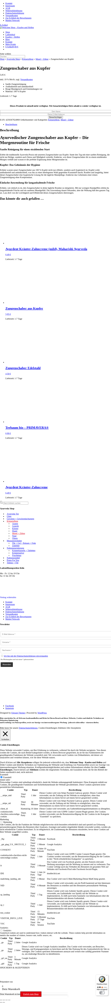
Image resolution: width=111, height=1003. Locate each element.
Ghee (9, 516)
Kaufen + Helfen (12, 37)
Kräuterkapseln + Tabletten (23, 550)
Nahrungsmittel (13, 558)
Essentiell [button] (4, 774)
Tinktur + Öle (12, 563)
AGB (7, 8)
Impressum (10, 6)
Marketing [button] (4, 819)
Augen (15, 523)
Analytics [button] (4, 928)
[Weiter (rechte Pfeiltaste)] (4, 1002)
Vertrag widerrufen (8, 597)
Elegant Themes (18, 713)
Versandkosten (11, 15)
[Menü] (106, 976)
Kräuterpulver (18, 553)
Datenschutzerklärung (14, 13)
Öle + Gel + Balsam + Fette (24, 543)
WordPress (42, 713)
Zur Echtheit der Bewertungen (18, 18)
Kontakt (8, 3)
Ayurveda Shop (13, 59)
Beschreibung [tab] (11, 124)
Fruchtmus (16, 555)
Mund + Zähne (42, 59)
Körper (15, 528)
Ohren (15, 538)
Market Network (12, 20)
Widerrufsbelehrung (13, 11)
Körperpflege (27, 59)
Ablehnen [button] (62, 728)
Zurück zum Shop (31, 994)
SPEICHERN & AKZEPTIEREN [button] (15, 967)
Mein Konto (10, 44)
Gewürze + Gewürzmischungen (20, 519)
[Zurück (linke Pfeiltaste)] (1, 1002)
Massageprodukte (14, 541)
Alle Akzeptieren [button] (73, 728)
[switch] (102, 992)
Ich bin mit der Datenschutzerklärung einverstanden (26, 656)
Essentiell (7, 777)
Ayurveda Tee (13, 514)
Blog (7, 39)
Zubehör (15, 545)
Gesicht (15, 526)
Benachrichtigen (55, 117)
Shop (7, 32)
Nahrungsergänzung (15, 548)
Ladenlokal (10, 34)
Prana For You (13, 560)
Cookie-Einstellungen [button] (48, 728)
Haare (14, 531)
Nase (14, 536)
